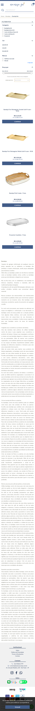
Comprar (17, 121)
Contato (17, 656)
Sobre (17, 650)
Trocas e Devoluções (17, 654)
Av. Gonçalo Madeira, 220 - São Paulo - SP (17, 667)
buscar (2, 10)
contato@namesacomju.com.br (18, 666)
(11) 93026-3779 (18, 664)
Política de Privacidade (17, 652)
